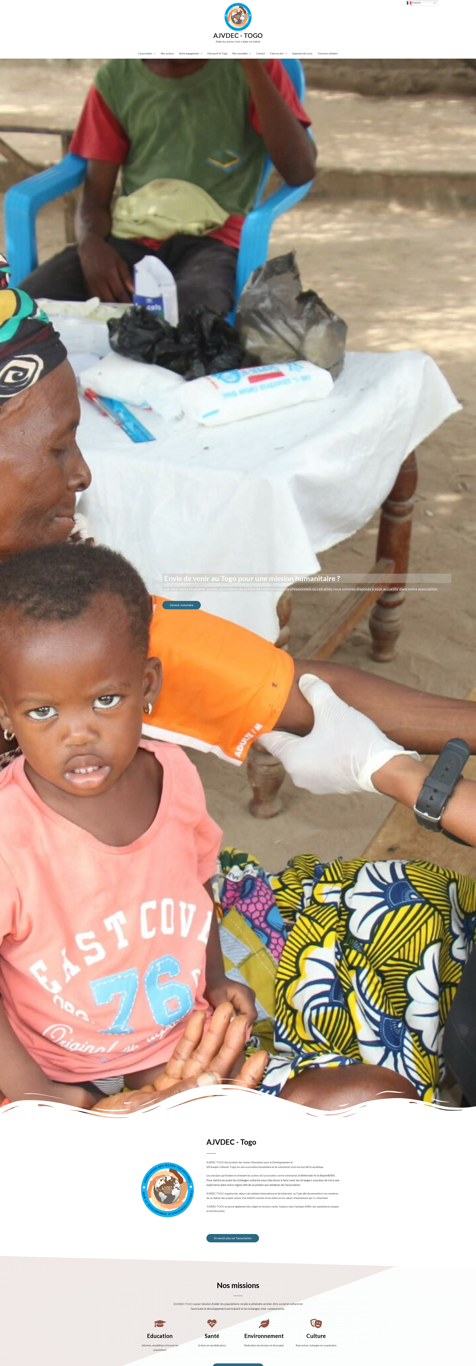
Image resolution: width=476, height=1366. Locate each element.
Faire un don (277, 53)
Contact (260, 53)
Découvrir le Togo (217, 53)
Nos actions (167, 53)
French (416, 2)
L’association (145, 53)
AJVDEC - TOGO (238, 35)
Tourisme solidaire (327, 53)
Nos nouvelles (240, 53)
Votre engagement (189, 53)
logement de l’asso (302, 53)
